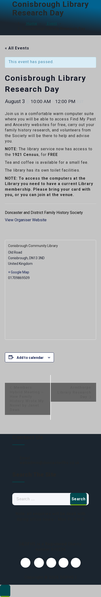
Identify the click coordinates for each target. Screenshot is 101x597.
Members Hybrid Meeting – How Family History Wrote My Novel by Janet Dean (27, 398)
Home (31, 23)
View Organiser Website (26, 220)
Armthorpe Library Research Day (74, 392)
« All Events (17, 48)
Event (51, 23)
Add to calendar (30, 358)
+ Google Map (18, 272)
